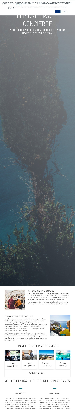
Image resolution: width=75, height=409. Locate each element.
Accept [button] (58, 11)
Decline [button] (64, 11)
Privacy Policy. (19, 4)
